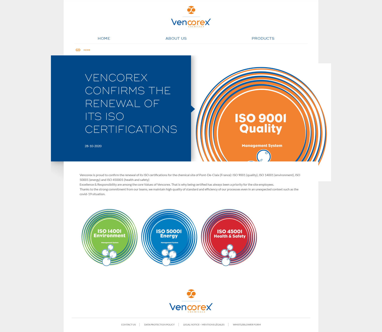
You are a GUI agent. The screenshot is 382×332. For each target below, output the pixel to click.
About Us (176, 39)
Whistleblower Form (247, 324)
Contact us (128, 324)
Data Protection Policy (159, 324)
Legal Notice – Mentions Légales (203, 324)
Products (263, 39)
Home (104, 39)
